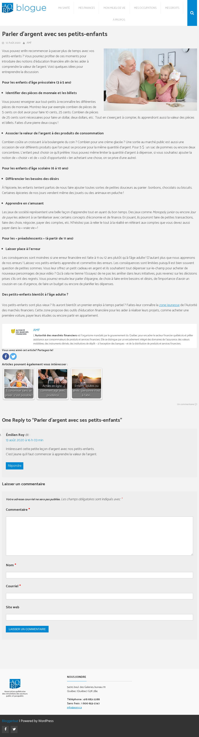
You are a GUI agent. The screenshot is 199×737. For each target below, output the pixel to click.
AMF (29, 43)
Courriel (13, 586)
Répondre (14, 466)
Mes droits (172, 8)
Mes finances (87, 8)
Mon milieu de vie (114, 8)
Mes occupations (145, 8)
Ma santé (64, 8)
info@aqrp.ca (74, 707)
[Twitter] (13, 356)
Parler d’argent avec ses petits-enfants (54, 34)
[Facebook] (5, 356)
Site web (12, 607)
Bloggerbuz (10, 721)
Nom (11, 565)
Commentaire (18, 509)
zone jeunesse (169, 305)
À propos (119, 20)
